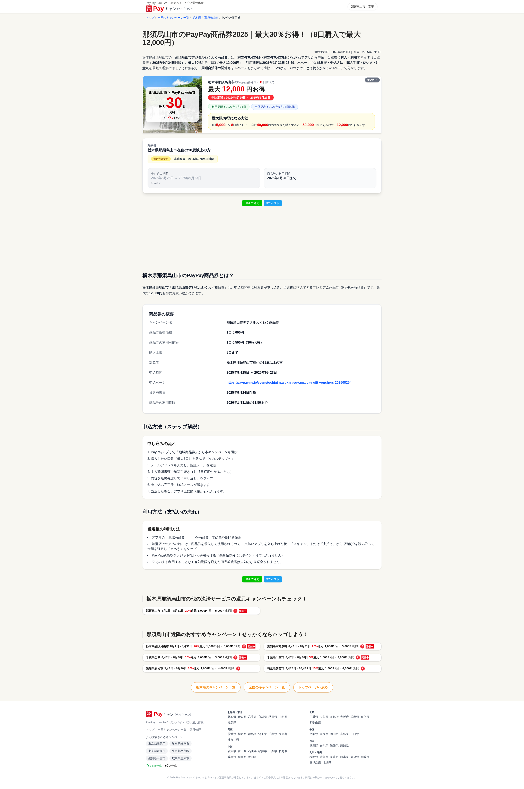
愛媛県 (334, 745)
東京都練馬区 (156, 743)
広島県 (344, 734)
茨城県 (232, 734)
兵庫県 (354, 716)
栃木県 (196, 17)
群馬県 (252, 734)
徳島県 (313, 745)
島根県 (324, 734)
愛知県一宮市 (156, 758)
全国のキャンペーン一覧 (173, 17)
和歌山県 (315, 722)
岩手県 (252, 716)
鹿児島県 (315, 762)
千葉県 (273, 734)
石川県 (252, 751)
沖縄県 (327, 762)
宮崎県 (365, 757)
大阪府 (344, 716)
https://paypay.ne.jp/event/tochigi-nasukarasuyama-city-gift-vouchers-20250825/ (288, 382)
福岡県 (313, 757)
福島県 (232, 722)
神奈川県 (233, 739)
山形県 (283, 716)
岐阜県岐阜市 (180, 743)
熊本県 (344, 757)
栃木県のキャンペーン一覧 (215, 687)
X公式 (173, 765)
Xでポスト (272, 203)
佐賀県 (324, 757)
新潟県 (232, 751)
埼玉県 (262, 734)
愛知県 (252, 757)
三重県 (313, 716)
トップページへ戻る (313, 687)
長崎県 (334, 757)
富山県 (242, 751)
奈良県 (365, 716)
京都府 (334, 716)
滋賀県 (324, 716)
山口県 (354, 734)
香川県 (324, 745)
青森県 (242, 716)
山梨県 (273, 751)
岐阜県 (232, 757)
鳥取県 (313, 734)
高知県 (344, 745)
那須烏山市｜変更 (362, 6)
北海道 (232, 716)
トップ (150, 17)
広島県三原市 (180, 758)
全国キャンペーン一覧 (172, 729)
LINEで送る (252, 203)
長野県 (283, 751)
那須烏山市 (211, 17)
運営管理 (195, 729)
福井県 (262, 751)
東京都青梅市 (156, 751)
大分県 (354, 757)
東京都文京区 (180, 751)
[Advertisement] (262, 238)
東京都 (283, 734)
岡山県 (334, 734)
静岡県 (242, 757)
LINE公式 (156, 765)
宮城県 (262, 716)
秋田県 (273, 716)
